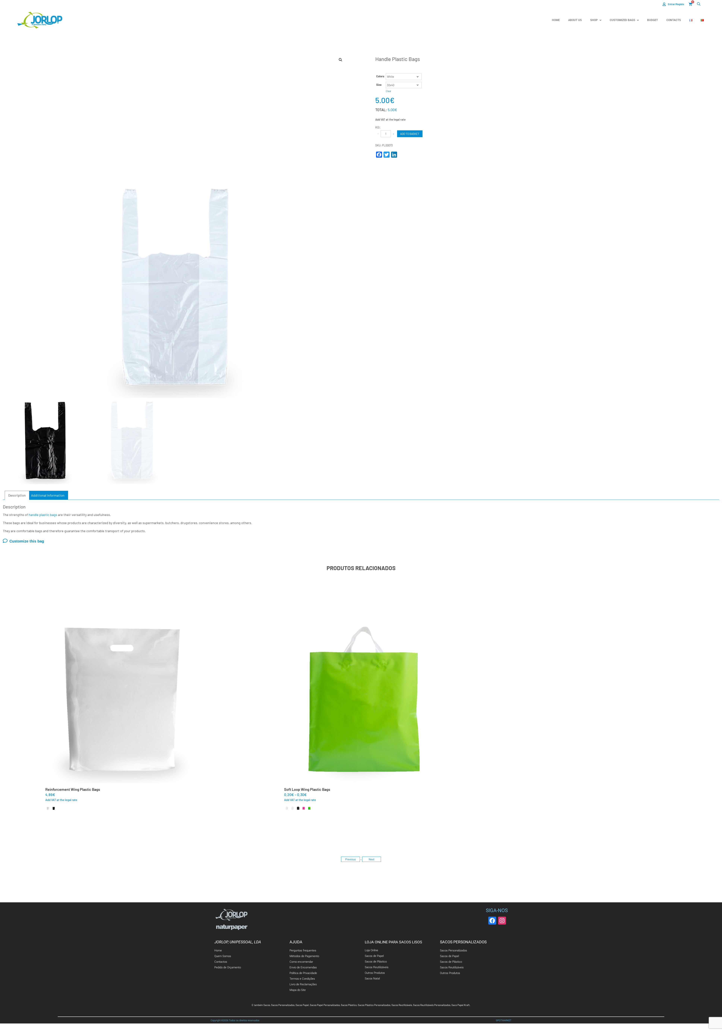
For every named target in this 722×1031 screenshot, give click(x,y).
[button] (340, 59)
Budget (652, 20)
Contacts (673, 20)
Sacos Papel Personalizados (325, 1005)
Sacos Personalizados (282, 1005)
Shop (594, 20)
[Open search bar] (699, 3)
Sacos (266, 1005)
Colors (380, 76)
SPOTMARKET (503, 1020)
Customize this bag (26, 541)
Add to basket (409, 133)
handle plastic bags (43, 515)
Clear (388, 91)
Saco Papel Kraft (460, 1005)
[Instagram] (502, 921)
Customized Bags (622, 20)
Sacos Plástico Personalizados (374, 1005)
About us (575, 20)
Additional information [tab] (47, 495)
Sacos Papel (302, 1005)
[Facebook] (492, 921)
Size (378, 84)
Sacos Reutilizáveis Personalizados (431, 1005)
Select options (122, 699)
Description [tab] (17, 495)
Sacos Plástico (349, 1005)
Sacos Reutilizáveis (401, 1005)
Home (556, 20)
